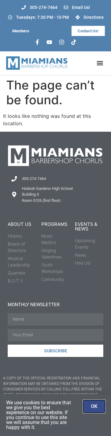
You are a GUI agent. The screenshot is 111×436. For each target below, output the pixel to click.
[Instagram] (62, 42)
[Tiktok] (74, 42)
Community (52, 279)
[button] (100, 63)
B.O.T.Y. (16, 280)
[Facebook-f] (37, 42)
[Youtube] (49, 42)
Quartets (16, 272)
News (80, 255)
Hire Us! (83, 263)
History (15, 235)
